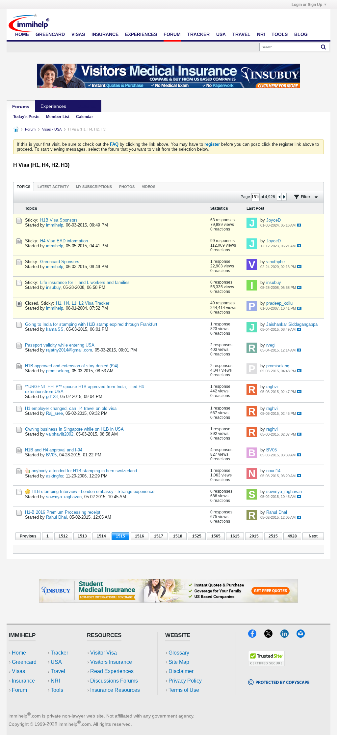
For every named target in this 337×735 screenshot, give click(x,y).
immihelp (54, 225)
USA (221, 34)
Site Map (178, 662)
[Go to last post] (299, 225)
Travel (241, 34)
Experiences (141, 34)
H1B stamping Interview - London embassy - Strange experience (93, 491)
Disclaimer (181, 671)
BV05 (51, 454)
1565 (215, 536)
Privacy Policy (185, 681)
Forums (20, 106)
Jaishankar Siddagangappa (292, 324)
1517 (158, 536)
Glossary (178, 653)
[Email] (304, 635)
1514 (101, 536)
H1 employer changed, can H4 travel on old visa (71, 408)
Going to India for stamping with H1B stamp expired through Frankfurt (91, 324)
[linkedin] (288, 635)
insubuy (53, 287)
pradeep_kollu (279, 303)
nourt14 (273, 470)
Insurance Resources (115, 690)
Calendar (84, 116)
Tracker (198, 34)
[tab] (23, 186)
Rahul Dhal (56, 517)
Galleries (86, 106)
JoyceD (273, 220)
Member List (57, 116)
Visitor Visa (103, 653)
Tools (280, 34)
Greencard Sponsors (59, 261)
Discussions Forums (114, 681)
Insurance (104, 34)
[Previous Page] (279, 196)
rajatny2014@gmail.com (69, 350)
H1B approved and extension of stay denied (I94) (71, 365)
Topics (23, 187)
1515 (120, 536)
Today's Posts (26, 116)
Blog (301, 34)
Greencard (50, 34)
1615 (235, 536)
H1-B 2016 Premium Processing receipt (62, 512)
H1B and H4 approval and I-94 (53, 449)
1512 (63, 536)
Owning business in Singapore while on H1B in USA (74, 429)
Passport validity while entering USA (59, 345)
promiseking (57, 370)
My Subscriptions (94, 187)
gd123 (52, 396)
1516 (139, 536)
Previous (28, 536)
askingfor (54, 476)
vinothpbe (275, 261)
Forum (172, 34)
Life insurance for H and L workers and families (85, 282)
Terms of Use (183, 690)
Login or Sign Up (307, 4)
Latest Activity (53, 187)
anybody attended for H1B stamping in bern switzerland (84, 470)
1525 (196, 536)
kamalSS (55, 329)
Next (313, 536)
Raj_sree (54, 413)
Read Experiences (112, 671)
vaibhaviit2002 (59, 434)
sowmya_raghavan (64, 496)
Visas (78, 34)
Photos (127, 187)
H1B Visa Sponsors (59, 220)
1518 (177, 536)
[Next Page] (284, 196)
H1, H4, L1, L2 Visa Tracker (82, 303)
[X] (272, 635)
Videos (148, 187)
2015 (254, 536)
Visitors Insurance (111, 662)
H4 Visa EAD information (64, 240)
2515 (273, 536)
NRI (261, 34)
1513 (82, 536)
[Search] (323, 46)
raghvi (272, 386)
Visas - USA (52, 129)
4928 (292, 536)
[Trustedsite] (266, 663)
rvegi (270, 345)
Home (22, 34)
